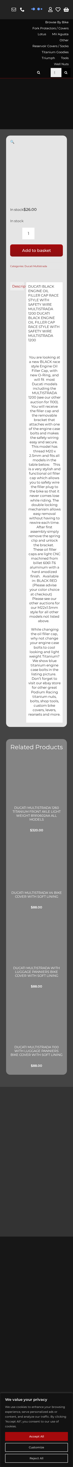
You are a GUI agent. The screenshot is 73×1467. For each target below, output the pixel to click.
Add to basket (36, 250)
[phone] (22, 9)
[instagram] (6, 9)
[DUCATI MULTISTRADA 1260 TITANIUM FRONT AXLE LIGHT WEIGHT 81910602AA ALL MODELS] (36, 778)
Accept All (36, 1436)
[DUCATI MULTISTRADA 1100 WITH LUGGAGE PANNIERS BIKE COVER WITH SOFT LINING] (36, 1017)
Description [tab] (18, 286)
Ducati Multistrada (36, 266)
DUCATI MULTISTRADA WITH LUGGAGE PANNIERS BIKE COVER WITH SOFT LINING (36, 972)
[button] (39, 72)
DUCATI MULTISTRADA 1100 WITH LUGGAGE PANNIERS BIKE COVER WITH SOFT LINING (36, 1051)
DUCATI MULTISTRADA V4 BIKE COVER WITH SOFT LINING (36, 894)
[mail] (14, 9)
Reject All (36, 1458)
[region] (36, 1430)
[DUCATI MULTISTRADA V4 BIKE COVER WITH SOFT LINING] (36, 862)
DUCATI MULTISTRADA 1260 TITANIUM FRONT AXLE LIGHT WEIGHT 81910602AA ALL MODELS (37, 813)
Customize (36, 1447)
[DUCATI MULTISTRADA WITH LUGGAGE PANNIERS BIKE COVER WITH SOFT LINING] (36, 938)
